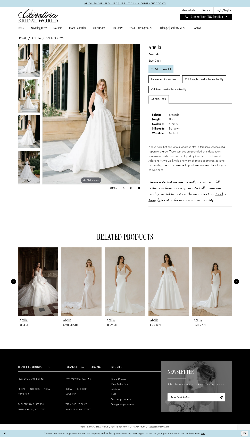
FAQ (113, 394)
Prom (47, 389)
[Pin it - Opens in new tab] (131, 188)
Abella (36, 38)
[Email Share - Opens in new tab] (139, 188)
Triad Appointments (121, 399)
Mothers (23, 394)
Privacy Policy (139, 427)
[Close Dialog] (5, 433)
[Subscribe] (221, 397)
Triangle (154, 200)
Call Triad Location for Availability (168, 89)
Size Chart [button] (155, 60)
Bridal (21, 389)
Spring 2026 (54, 38)
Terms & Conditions (120, 427)
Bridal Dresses (118, 378)
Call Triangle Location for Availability (204, 79)
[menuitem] (188, 10)
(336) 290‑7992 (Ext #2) (31, 378)
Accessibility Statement (159, 427)
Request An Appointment (164, 79)
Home (22, 38)
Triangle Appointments (122, 404)
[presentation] (38, 281)
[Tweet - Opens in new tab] (123, 188)
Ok (244, 433)
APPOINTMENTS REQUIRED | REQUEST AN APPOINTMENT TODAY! (125, 3)
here (203, 433)
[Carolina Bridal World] (38, 15)
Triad (219, 194)
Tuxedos (34, 389)
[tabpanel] (29, 61)
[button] (224, 10)
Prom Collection (119, 383)
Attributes (158, 99)
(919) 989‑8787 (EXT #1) (78, 378)
